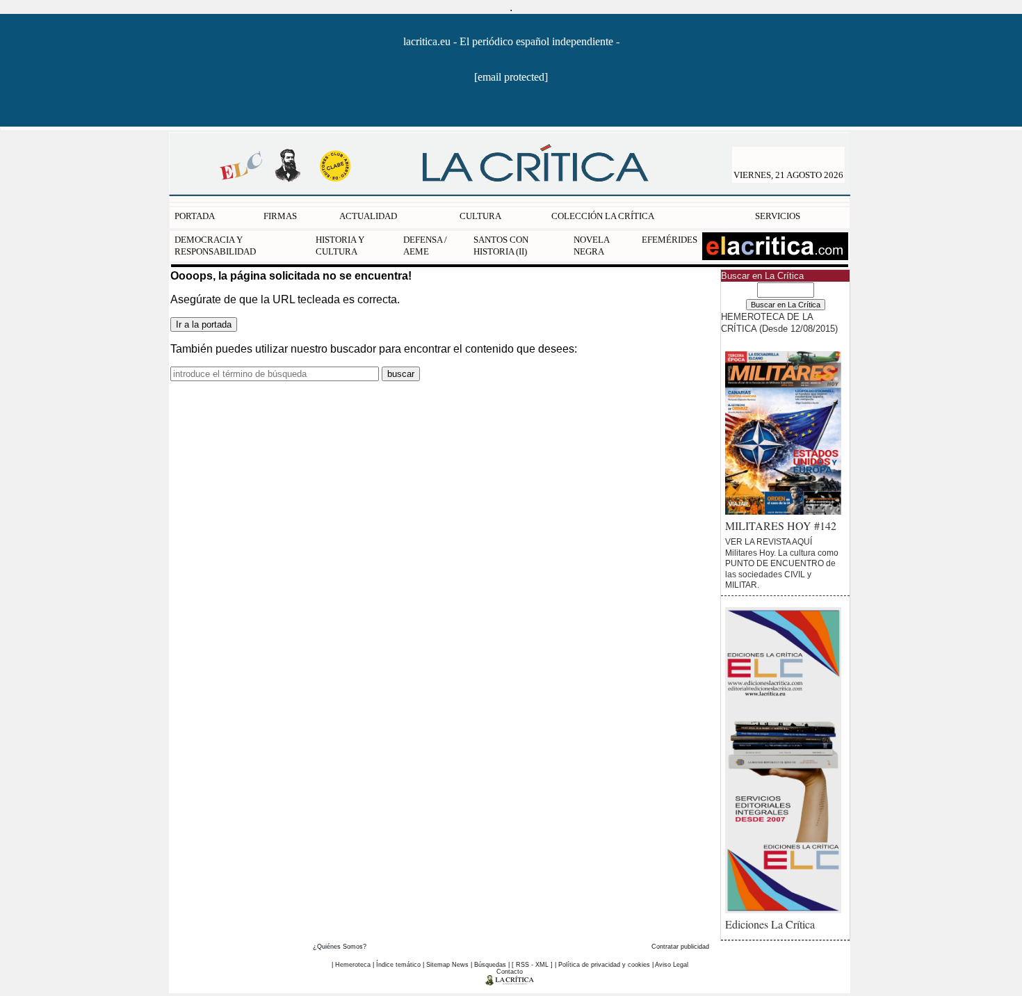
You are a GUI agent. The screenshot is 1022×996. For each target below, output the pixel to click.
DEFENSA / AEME (425, 245)
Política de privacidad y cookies (604, 964)
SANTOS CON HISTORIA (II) (500, 245)
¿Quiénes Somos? (339, 946)
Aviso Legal (671, 964)
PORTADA (195, 216)
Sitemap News (447, 964)
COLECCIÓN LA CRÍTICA (602, 216)
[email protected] (511, 77)
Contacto (509, 971)
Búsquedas (490, 964)
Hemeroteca (353, 964)
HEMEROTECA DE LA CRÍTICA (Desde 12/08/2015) (779, 323)
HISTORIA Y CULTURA (340, 245)
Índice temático (398, 964)
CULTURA (480, 216)
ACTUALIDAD (368, 216)
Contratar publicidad (680, 946)
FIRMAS (280, 216)
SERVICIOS (777, 216)
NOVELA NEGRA (591, 245)
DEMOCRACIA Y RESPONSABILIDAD (215, 245)
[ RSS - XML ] (532, 964)
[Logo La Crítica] (510, 982)
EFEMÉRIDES (669, 239)
